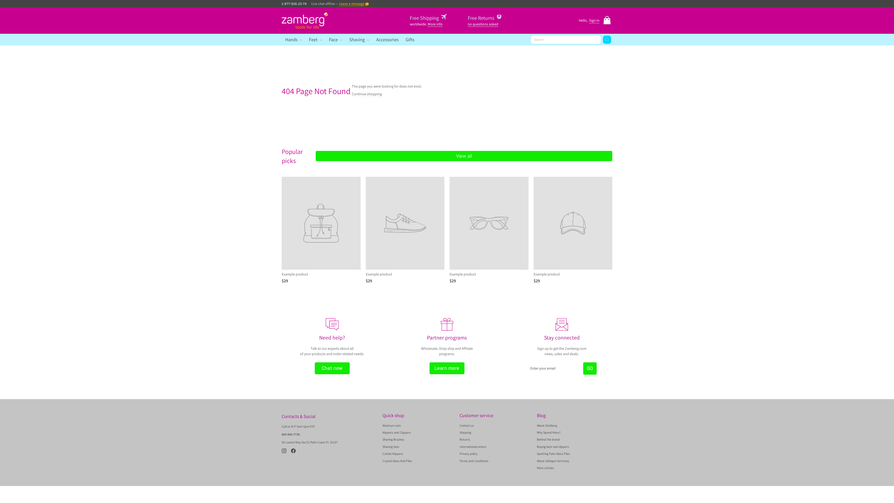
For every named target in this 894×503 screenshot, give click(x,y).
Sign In (594, 20)
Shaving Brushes (393, 439)
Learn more (447, 368)
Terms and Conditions (474, 461)
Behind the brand (548, 439)
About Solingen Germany (553, 461)
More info (435, 24)
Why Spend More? (549, 432)
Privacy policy (468, 454)
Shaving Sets (391, 447)
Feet (313, 40)
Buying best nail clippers (553, 447)
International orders (473, 447)
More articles (545, 468)
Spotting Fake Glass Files (553, 454)
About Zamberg (547, 425)
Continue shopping (367, 94)
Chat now (332, 368)
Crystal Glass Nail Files (397, 461)
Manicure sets (392, 425)
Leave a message (352, 3)
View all (464, 156)
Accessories (387, 40)
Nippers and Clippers (397, 432)
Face (334, 40)
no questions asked (483, 24)
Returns (465, 439)
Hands (291, 40)
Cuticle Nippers (393, 454)
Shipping (465, 432)
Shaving (357, 40)
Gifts (410, 40)
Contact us (467, 425)
